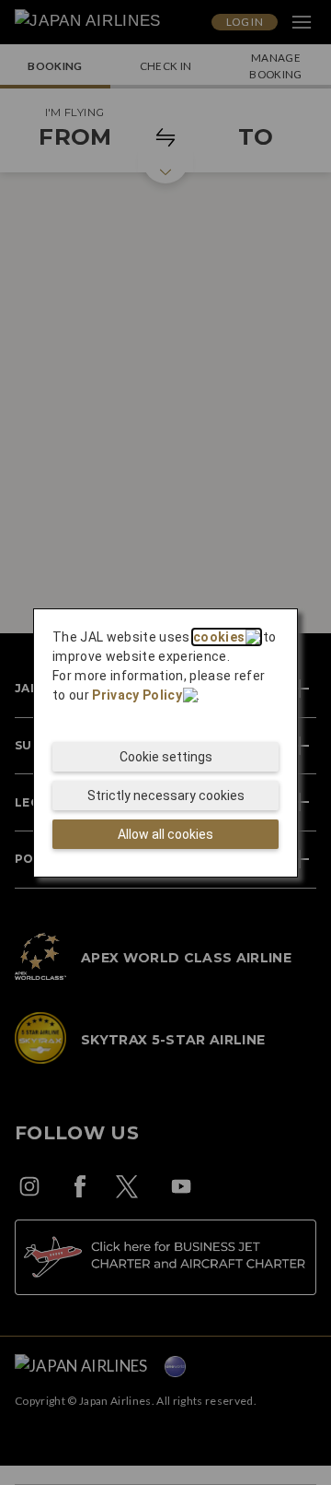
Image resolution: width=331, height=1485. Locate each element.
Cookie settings (166, 756)
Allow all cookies (165, 834)
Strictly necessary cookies (166, 795)
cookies (219, 637)
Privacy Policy (137, 695)
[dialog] (165, 743)
